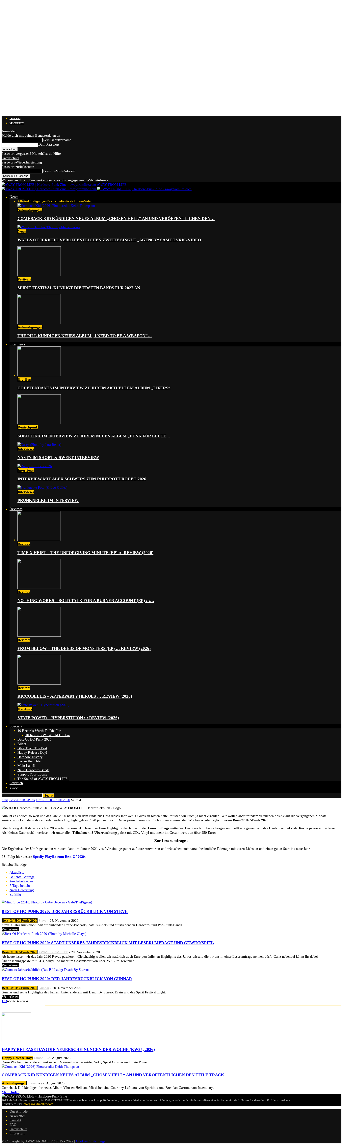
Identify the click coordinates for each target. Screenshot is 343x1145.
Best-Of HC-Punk (22, 800)
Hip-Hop (24, 379)
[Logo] (49, 189)
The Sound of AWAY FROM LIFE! (43, 779)
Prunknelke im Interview (48, 500)
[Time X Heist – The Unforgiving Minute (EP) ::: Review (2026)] (39, 540)
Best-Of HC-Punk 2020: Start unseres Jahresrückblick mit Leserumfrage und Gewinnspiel (108, 942)
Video (88, 201)
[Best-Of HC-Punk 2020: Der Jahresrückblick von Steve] (47, 902)
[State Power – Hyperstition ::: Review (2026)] (43, 705)
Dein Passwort (48, 144)
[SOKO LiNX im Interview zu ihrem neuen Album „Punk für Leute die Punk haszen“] (39, 423)
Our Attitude (19, 1111)
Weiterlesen (10, 929)
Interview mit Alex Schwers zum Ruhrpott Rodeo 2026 (81, 479)
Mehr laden (10, 1092)
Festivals (67, 201)
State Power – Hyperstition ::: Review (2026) (68, 717)
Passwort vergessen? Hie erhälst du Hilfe (31, 154)
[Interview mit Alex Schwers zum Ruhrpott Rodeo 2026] (34, 466)
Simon (38, 1058)
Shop (14, 787)
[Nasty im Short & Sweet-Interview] (39, 445)
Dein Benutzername (57, 140)
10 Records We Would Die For (47, 735)
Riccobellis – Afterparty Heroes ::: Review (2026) (74, 696)
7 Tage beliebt (20, 886)
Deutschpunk (28, 427)
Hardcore (25, 709)
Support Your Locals (32, 774)
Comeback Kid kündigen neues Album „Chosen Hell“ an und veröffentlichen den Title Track (113, 1074)
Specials (16, 726)
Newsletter (17, 123)
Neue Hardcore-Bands (33, 770)
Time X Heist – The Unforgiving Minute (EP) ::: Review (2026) (85, 552)
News (14, 197)
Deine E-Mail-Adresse (59, 171)
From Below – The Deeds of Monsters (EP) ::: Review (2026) (84, 648)
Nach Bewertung (22, 890)
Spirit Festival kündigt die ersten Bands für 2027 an (78, 287)
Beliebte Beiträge (22, 877)
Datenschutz (10, 158)
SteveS (33, 1083)
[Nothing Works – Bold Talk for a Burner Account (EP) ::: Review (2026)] (39, 588)
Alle (20, 201)
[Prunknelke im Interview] (42, 487)
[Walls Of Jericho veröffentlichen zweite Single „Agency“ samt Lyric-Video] (49, 227)
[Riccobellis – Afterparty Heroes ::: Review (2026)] (39, 683)
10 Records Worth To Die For (39, 731)
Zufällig (15, 894)
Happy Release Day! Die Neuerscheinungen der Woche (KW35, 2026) (78, 1049)
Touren (79, 201)
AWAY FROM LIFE (53, 952)
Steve (42, 921)
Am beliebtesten (21, 881)
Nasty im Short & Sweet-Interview (58, 457)
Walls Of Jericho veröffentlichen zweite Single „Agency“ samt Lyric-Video (109, 240)
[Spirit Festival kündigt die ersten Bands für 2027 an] (39, 275)
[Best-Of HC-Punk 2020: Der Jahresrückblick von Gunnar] (45, 970)
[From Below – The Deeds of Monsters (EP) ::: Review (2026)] (39, 635)
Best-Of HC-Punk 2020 (53, 800)
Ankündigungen (35, 201)
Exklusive (54, 201)
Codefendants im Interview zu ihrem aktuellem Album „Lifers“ (94, 388)
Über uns (15, 118)
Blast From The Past (32, 748)
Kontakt (15, 1120)
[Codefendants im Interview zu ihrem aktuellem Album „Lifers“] (39, 375)
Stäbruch (16, 783)
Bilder (21, 744)
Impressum (17, 1133)
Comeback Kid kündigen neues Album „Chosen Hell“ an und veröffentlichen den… (116, 218)
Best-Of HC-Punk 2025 (34, 739)
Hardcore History (29, 757)
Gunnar (44, 988)
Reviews (16, 509)
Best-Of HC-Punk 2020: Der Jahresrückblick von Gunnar (67, 978)
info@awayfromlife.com (38, 1103)
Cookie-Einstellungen (91, 1141)
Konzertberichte (28, 761)
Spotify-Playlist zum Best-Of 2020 (59, 857)
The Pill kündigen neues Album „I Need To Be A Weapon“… (84, 335)
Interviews (17, 344)
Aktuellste (17, 872)
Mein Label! (26, 766)
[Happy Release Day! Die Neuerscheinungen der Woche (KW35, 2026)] (16, 1041)
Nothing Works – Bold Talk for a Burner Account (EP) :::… (85, 600)
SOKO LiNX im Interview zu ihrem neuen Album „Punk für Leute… (93, 436)
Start (5, 800)
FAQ (13, 1125)
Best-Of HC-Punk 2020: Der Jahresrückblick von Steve (65, 911)
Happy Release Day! (32, 752)
